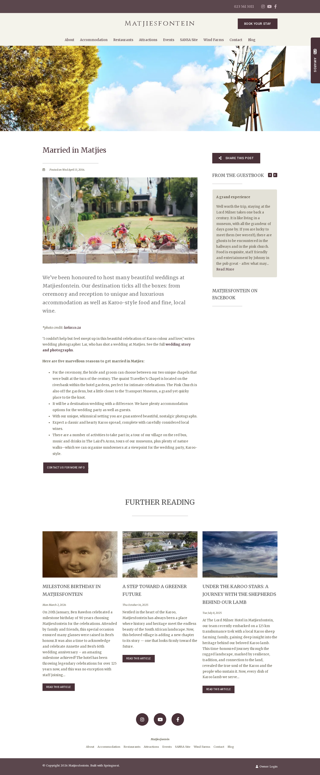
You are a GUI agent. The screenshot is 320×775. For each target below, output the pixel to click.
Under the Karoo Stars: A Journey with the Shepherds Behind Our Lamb (239, 594)
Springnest (111, 765)
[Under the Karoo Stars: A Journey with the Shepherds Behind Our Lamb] (240, 554)
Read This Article (58, 687)
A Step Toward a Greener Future (154, 590)
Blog (252, 40)
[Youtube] (269, 7)
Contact (236, 40)
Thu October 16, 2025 (135, 605)
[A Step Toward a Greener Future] (160, 554)
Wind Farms (214, 40)
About (69, 40)
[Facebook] (276, 7)
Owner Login (268, 766)
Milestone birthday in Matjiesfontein (71, 590)
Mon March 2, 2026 (54, 605)
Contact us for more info (65, 467)
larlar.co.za (72, 328)
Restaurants (123, 40)
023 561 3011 (244, 6)
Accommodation (94, 40)
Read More (225, 269)
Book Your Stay (257, 24)
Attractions (148, 40)
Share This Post (239, 158)
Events (168, 40)
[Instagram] (263, 7)
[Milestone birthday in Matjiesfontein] (80, 554)
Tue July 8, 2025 (212, 613)
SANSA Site (189, 40)
